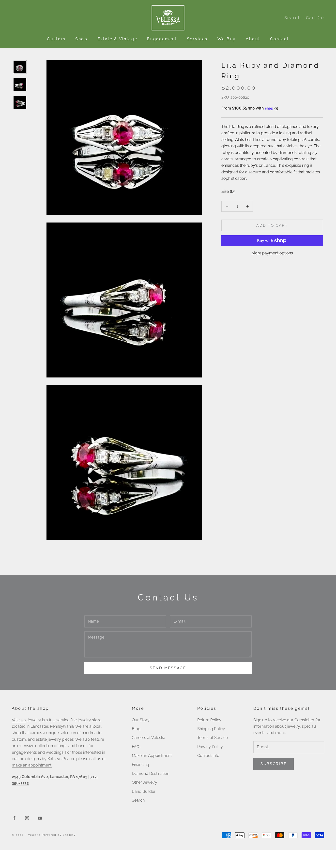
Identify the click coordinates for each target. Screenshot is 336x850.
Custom (56, 39)
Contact (279, 39)
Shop (81, 39)
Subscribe (273, 764)
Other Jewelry (144, 782)
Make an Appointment (152, 755)
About (253, 39)
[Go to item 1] (20, 67)
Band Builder (143, 791)
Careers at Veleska (148, 737)
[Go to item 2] (20, 85)
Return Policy (209, 720)
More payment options (272, 253)
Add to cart (272, 225)
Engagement (162, 39)
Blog (136, 728)
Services (197, 39)
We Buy (226, 39)
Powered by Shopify (59, 834)
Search (138, 800)
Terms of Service (212, 737)
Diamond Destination (150, 773)
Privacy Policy (210, 746)
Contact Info (208, 755)
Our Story (141, 720)
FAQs (136, 746)
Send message (168, 668)
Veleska (19, 720)
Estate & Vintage (117, 39)
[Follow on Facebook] (14, 818)
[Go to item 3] (20, 102)
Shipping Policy (211, 728)
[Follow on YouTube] (39, 818)
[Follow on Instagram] (27, 818)
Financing (140, 764)
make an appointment (31, 765)
